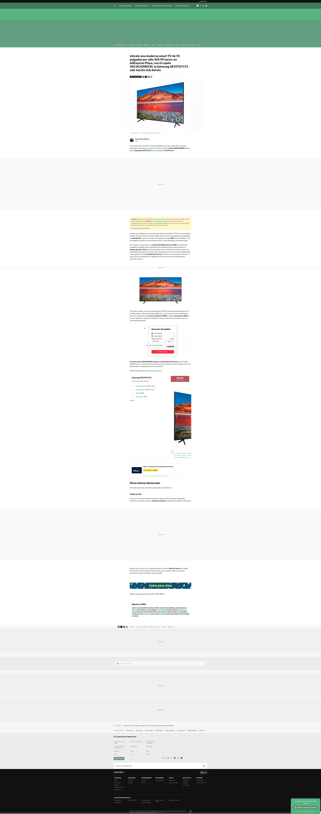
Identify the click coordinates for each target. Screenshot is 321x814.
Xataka (116, 780)
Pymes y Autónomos (201, 782)
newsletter (146, 614)
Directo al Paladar (159, 780)
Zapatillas (139, 45)
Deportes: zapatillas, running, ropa (119, 747)
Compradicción (135, 223)
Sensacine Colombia (146, 802)
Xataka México (117, 800)
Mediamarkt (160, 45)
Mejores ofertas (169, 45)
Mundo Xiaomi (117, 789)
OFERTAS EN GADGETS (182, 6)
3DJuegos (130, 780)
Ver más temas (119, 758)
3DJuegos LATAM (132, 800)
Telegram (198, 6)
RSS (178, 757)
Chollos (177, 45)
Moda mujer (149, 746)
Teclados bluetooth (192, 730)
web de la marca (156, 371)
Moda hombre (134, 746)
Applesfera (116, 785)
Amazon (183, 45)
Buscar (203, 765)
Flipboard (148, 77)
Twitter (200, 6)
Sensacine (144, 780)
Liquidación (146, 45)
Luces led (201, 730)
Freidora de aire (181, 730)
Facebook (203, 6)
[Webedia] (203, 1)
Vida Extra (130, 782)
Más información (162, 812)
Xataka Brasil (117, 802)
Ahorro (148, 754)
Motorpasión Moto (173, 782)
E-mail (151, 77)
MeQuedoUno (140, 389)
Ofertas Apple (139, 730)
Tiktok (206, 6)
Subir (202, 772)
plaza (165, 626)
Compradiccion (186, 785)
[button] (142, 139)
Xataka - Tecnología (148, 626)
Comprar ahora (180, 379)
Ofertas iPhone (159, 730)
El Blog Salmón (199, 780)
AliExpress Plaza (155, 148)
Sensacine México (146, 800)
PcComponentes (140, 386)
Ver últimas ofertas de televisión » (140, 228)
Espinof (143, 782)
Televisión (138, 626)
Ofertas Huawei (149, 730)
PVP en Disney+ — (150, 470)
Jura (131, 754)
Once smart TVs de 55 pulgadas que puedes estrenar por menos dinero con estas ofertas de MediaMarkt (149, 725)
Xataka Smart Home (119, 787)
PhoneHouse (139, 396)
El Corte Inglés (130, 45)
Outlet (153, 45)
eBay (137, 393)
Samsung (172, 626)
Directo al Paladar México (159, 801)
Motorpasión (172, 780)
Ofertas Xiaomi (129, 730)
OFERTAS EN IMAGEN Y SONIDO (162, 6)
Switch (116, 754)
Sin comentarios (136, 76)
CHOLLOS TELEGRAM (125, 6)
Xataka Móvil (117, 782)
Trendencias (186, 780)
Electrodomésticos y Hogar (119, 742)
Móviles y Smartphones (136, 741)
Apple (131, 751)
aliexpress (158, 626)
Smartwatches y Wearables (150, 742)
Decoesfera (185, 782)
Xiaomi (198, 45)
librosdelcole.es (143, 568)
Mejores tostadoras (170, 730)
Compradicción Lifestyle (161, 223)
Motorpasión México (174, 800)
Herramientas (191, 45)
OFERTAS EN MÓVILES (142, 6)
